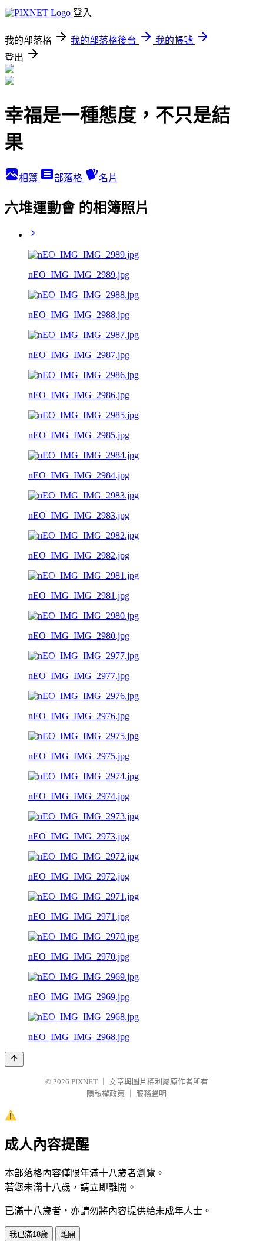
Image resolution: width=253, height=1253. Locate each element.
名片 (108, 178)
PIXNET (84, 1081)
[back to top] (14, 1059)
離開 (67, 1234)
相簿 (29, 178)
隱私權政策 (105, 1093)
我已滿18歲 (28, 1234)
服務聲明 (151, 1093)
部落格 (69, 178)
